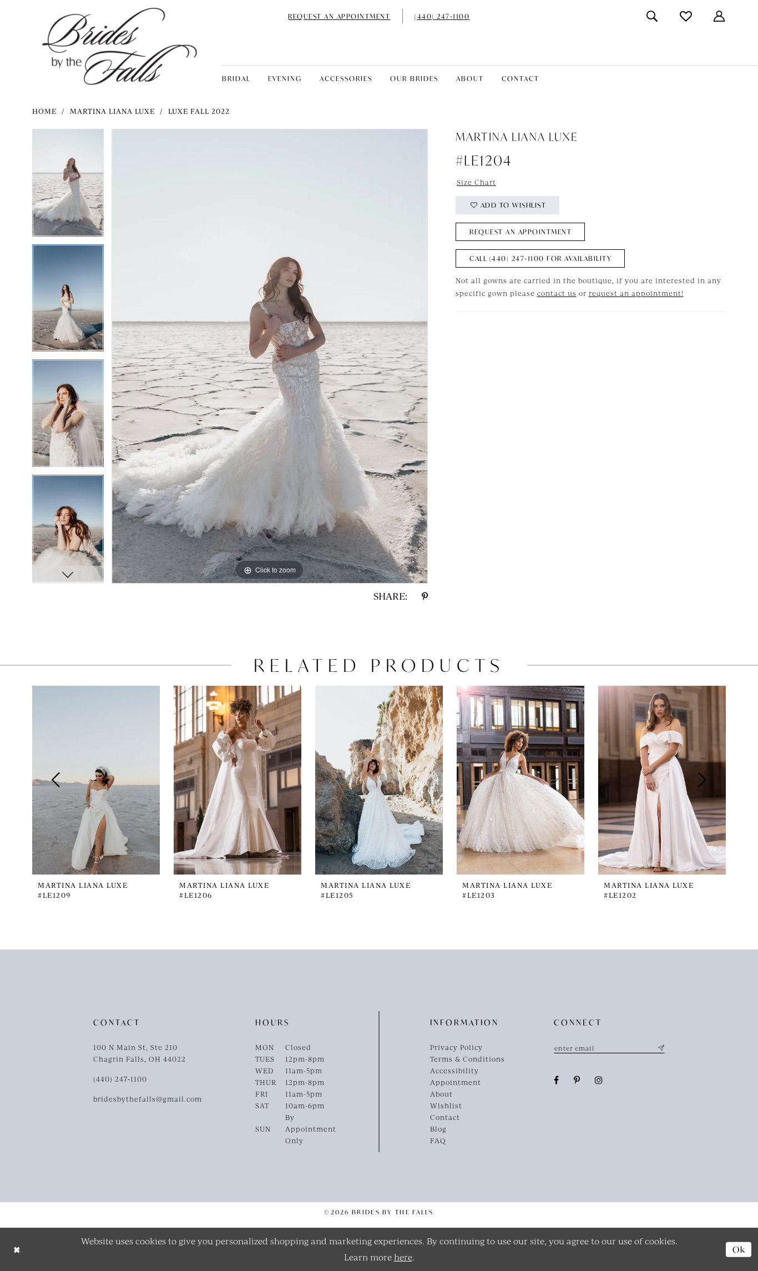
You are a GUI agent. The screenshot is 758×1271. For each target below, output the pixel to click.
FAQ (438, 1141)
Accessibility (454, 1071)
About (441, 1094)
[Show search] (652, 16)
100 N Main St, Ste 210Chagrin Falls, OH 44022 (139, 1053)
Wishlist (446, 1106)
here (403, 1256)
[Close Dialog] (17, 1249)
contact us (557, 293)
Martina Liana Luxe (112, 111)
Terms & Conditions (467, 1059)
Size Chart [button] (476, 182)
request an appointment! (636, 293)
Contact (445, 1117)
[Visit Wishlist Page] (686, 16)
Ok (739, 1249)
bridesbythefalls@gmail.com (147, 1099)
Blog (438, 1129)
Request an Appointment (520, 232)
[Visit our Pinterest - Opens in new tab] (577, 1080)
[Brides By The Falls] (119, 46)
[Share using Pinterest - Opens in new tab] (425, 596)
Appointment (455, 1082)
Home (44, 111)
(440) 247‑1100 (120, 1079)
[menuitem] (339, 16)
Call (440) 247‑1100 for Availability (540, 258)
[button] (719, 16)
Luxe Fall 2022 (199, 111)
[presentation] (96, 780)
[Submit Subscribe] (660, 1047)
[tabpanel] (68, 186)
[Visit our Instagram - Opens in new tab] (599, 1080)
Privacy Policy (456, 1047)
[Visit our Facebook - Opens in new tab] (556, 1080)
